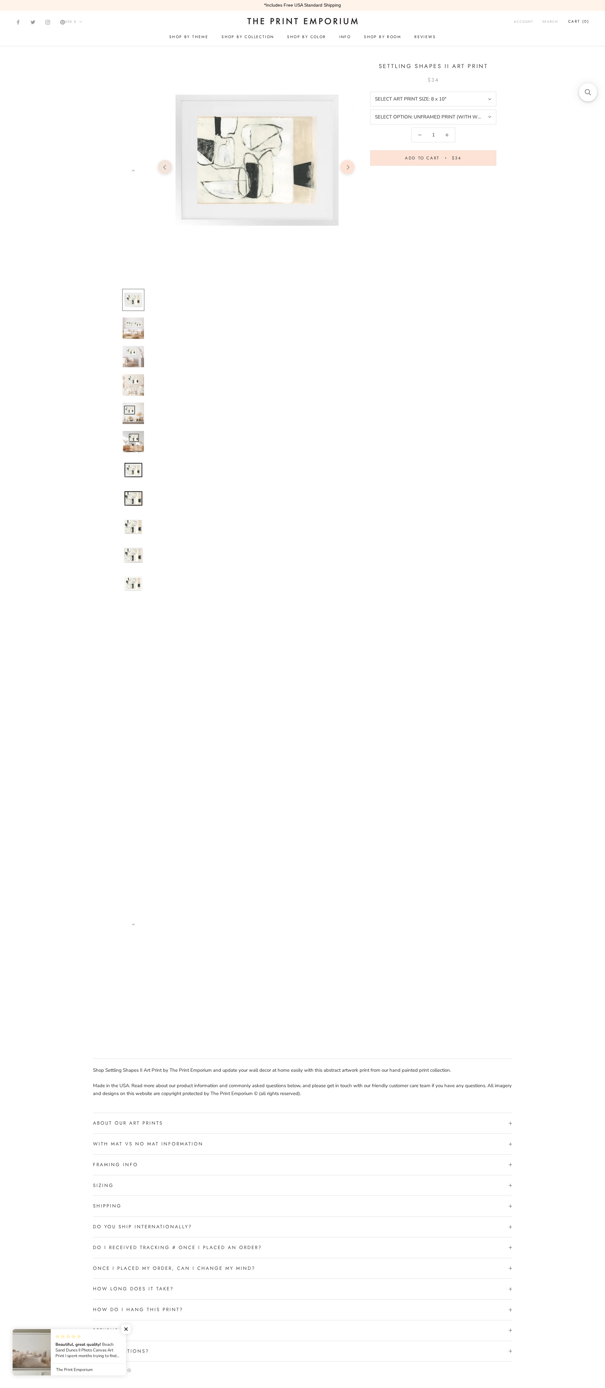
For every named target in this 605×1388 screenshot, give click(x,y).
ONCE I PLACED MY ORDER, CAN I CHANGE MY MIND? (174, 1268)
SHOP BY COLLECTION (248, 37)
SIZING (103, 1185)
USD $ (71, 21)
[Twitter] (33, 22)
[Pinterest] (62, 22)
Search (550, 21)
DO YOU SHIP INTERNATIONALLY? (142, 1226)
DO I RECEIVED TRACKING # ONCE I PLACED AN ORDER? (177, 1247)
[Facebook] (18, 22)
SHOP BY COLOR (306, 37)
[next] (347, 167)
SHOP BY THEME (188, 37)
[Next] (133, 170)
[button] (126, 1329)
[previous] (165, 167)
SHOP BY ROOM (382, 37)
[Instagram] (47, 22)
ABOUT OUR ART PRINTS (128, 1123)
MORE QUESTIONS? (121, 1351)
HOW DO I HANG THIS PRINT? (138, 1309)
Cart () (578, 21)
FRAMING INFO (115, 1164)
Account (523, 21)
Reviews (425, 37)
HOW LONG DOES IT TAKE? (133, 1288)
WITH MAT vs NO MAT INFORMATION (148, 1143)
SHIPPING (107, 1205)
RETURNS (105, 1330)
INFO (345, 37)
